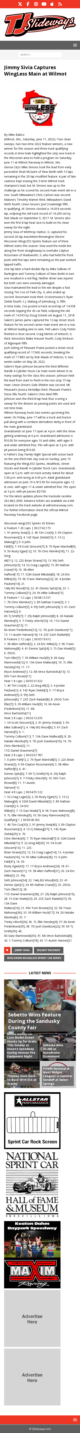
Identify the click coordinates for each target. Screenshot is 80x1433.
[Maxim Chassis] (32, 1286)
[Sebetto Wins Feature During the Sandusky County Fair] (40, 1006)
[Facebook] (28, 4)
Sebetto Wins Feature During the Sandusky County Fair (34, 1021)
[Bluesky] (60, 4)
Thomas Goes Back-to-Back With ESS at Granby (22, 1079)
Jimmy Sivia (22, 950)
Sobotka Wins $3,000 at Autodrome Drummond (53, 1050)
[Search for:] (40, 54)
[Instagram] (36, 4)
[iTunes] (52, 4)
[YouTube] (44, 4)
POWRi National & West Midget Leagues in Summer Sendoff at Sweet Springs (57, 1076)
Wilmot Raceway (48, 950)
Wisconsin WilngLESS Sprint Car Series (34, 958)
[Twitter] (20, 4)
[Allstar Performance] (32, 1146)
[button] (74, 45)
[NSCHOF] (32, 1217)
